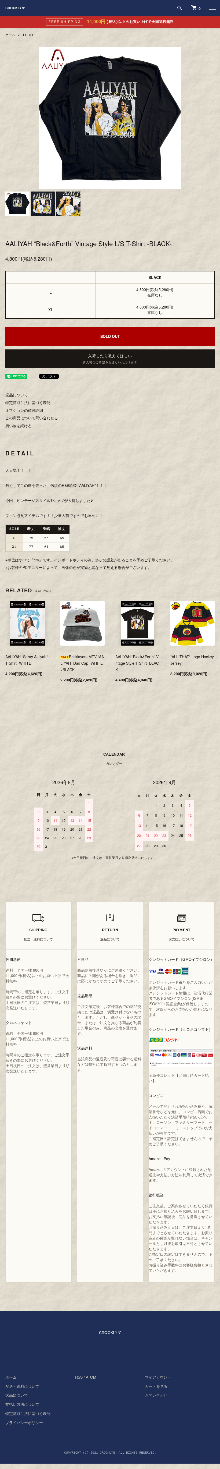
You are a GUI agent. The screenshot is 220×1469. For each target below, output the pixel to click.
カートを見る (156, 1386)
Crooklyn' (15, 8)
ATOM (91, 1377)
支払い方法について (22, 1404)
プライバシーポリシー (24, 1422)
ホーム (10, 34)
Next (173, 118)
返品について (16, 394)
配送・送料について (22, 1386)
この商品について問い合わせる (31, 417)
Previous (47, 118)
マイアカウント (158, 1377)
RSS (79, 1377)
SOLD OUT (110, 336)
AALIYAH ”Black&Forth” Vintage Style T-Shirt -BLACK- (137, 663)
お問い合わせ (156, 1395)
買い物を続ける (18, 425)
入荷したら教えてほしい (110, 359)
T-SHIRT (29, 34)
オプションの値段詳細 (24, 410)
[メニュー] (212, 8)
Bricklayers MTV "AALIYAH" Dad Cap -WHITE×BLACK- (82, 663)
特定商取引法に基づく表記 (27, 402)
